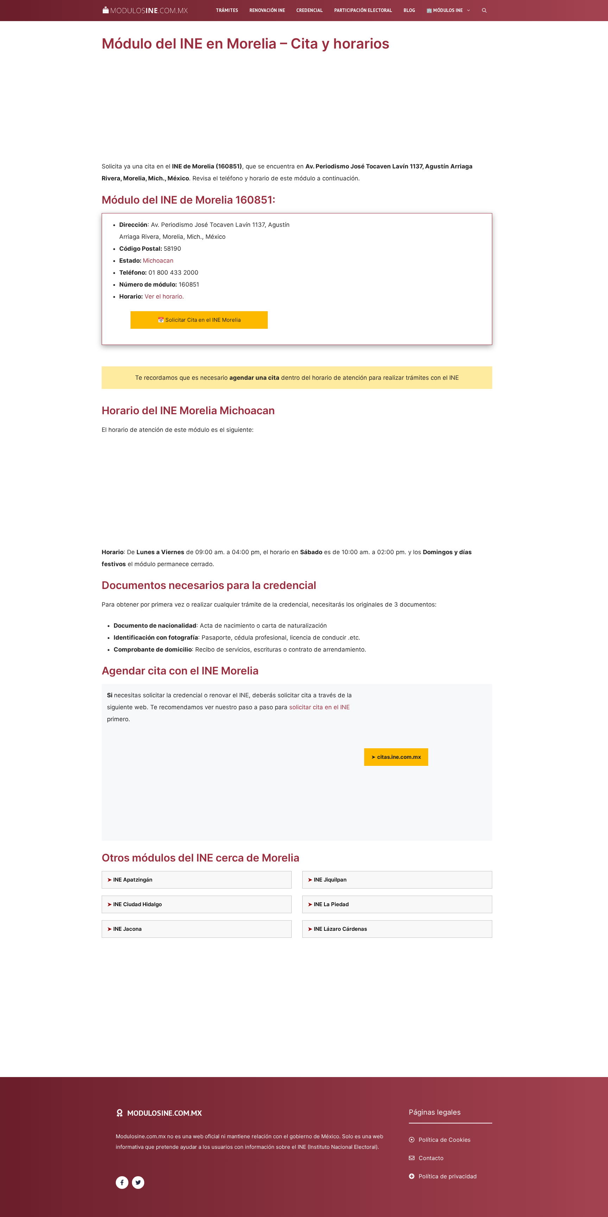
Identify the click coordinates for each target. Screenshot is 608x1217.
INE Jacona (127, 928)
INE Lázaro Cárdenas (340, 928)
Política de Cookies (444, 1139)
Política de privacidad (448, 1176)
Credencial (309, 10)
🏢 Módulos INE (444, 10)
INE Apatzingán (132, 879)
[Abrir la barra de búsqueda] (484, 10)
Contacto (431, 1157)
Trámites (227, 10)
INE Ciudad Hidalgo (137, 904)
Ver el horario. (164, 296)
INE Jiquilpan (330, 879)
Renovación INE (267, 10)
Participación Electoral (363, 10)
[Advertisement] (297, 108)
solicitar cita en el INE (319, 707)
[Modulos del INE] (147, 10)
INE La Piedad (331, 904)
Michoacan (158, 260)
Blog (409, 10)
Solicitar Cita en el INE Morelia (199, 319)
